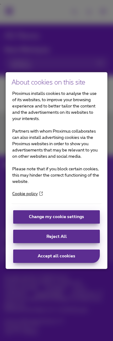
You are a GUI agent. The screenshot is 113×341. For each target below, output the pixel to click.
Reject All (56, 236)
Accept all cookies (56, 256)
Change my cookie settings (56, 217)
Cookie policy (25, 194)
